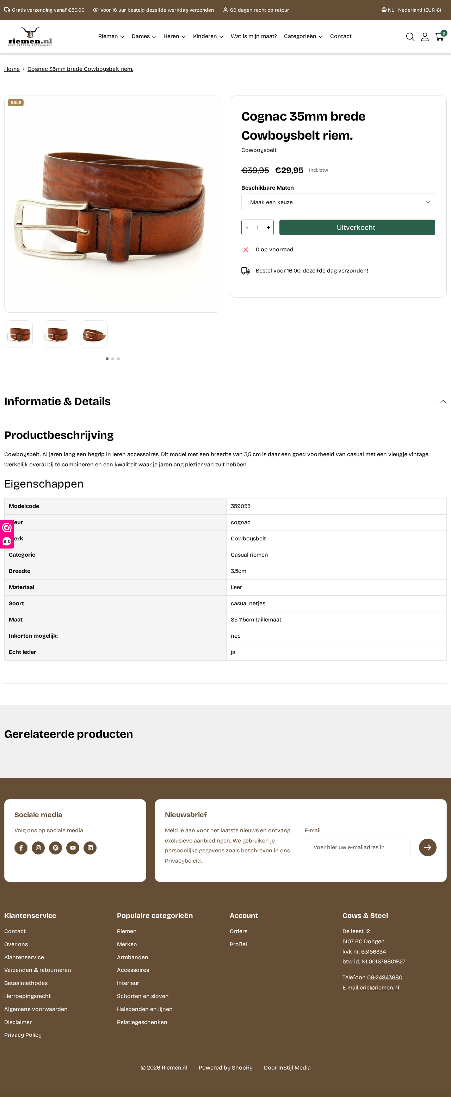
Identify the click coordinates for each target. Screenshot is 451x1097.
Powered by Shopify (226, 1067)
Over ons (16, 944)
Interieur (128, 983)
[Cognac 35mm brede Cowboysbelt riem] (112, 204)
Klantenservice (24, 957)
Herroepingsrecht (27, 996)
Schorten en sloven (143, 996)
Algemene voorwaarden (36, 1009)
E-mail (313, 830)
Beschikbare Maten (267, 188)
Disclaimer (18, 1022)
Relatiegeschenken (142, 1022)
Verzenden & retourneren (37, 970)
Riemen (127, 931)
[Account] (425, 36)
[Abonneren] (428, 847)
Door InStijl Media (287, 1067)
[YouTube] (72, 847)
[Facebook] (20, 847)
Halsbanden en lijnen (145, 1009)
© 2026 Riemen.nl (164, 1067)
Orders (238, 931)
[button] (410, 36)
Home (12, 69)
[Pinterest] (55, 847)
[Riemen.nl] (30, 36)
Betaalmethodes (26, 983)
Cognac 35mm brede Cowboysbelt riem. (80, 69)
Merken (127, 944)
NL (414, 10)
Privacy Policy (23, 1034)
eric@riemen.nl (379, 987)
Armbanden (132, 957)
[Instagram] (38, 847)
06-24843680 (384, 977)
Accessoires (133, 970)
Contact (15, 931)
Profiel (238, 944)
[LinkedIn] (90, 847)
